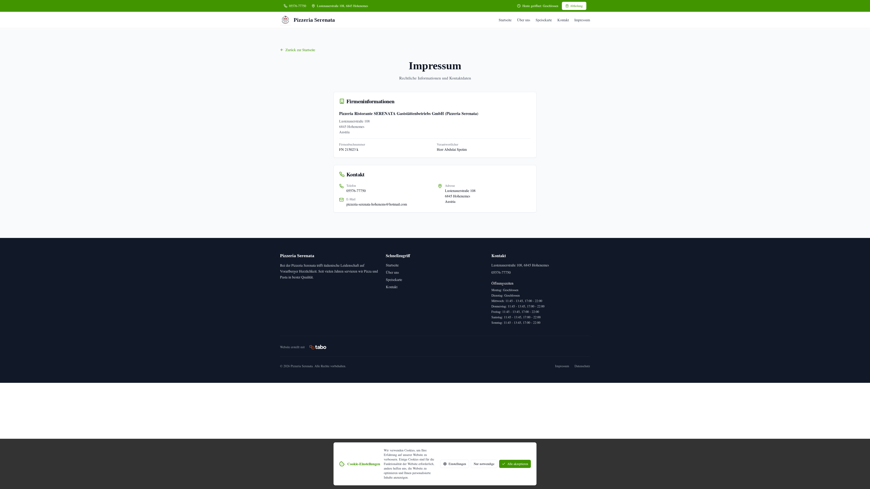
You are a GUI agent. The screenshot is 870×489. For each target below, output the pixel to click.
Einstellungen (457, 464)
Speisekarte (544, 19)
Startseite (505, 19)
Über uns (523, 19)
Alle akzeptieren (517, 464)
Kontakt (563, 19)
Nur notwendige (484, 464)
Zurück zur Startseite (300, 49)
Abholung (576, 6)
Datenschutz (582, 366)
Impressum (582, 19)
